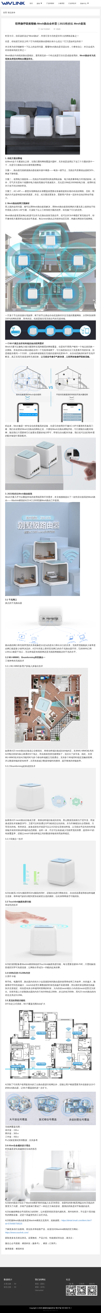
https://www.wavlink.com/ (16, 1232)
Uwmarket (39, 1290)
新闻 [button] (38, 3)
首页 (31, 3)
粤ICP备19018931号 (50, 1310)
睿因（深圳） (40, 1287)
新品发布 (11, 12)
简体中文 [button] (83, 3)
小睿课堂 (61, 3)
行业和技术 (72, 3)
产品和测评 (50, 3)
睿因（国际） (40, 1283)
